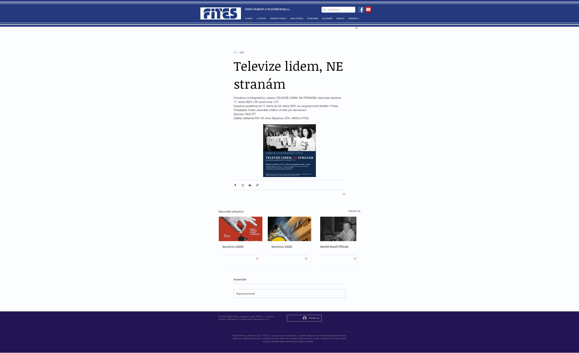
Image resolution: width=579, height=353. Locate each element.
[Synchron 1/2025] (289, 229)
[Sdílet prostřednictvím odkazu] (257, 185)
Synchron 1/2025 (281, 246)
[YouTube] (368, 10)
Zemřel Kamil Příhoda (334, 246)
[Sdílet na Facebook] (235, 185)
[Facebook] (361, 10)
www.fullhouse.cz (256, 319)
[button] (356, 28)
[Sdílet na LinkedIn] (249, 185)
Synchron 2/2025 (233, 246)
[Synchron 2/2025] (240, 229)
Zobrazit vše (354, 211)
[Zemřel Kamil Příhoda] (338, 229)
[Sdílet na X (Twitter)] (242, 185)
